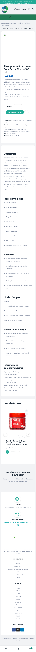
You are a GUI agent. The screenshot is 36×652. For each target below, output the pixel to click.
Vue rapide (26, 414)
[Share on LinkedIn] (12, 136)
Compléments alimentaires (12, 437)
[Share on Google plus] (14, 136)
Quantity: (9, 106)
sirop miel (18, 127)
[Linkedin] (22, 629)
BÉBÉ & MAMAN (18, 607)
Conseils (18, 616)
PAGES (18, 619)
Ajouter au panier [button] (15, 452)
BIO (18, 610)
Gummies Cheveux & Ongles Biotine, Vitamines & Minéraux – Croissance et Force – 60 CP (16, 443)
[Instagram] (18, 629)
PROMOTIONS (18, 613)
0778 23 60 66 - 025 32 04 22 (18, 524)
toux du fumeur (20, 131)
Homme (18, 605)
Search (18, 649)
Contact (18, 577)
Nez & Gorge (14, 120)
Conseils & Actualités (18, 575)
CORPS (18, 593)
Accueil (18, 563)
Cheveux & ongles (16, 435)
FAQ (18, 572)
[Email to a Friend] (18, 136)
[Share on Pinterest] (16, 136)
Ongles (7, 439)
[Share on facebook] (10, 136)
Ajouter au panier (16, 112)
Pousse (11, 439)
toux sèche (28, 131)
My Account (6, 649)
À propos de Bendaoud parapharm (18, 569)
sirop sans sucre (15, 129)
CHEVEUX (8, 435)
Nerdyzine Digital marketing (20, 638)
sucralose (12, 131)
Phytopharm (12, 133)
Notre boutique (18, 566)
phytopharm (11, 127)
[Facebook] (14, 629)
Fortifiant (22, 437)
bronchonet (13, 125)
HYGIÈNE (18, 602)
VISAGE (18, 591)
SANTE (20, 120)
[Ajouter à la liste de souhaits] (26, 112)
